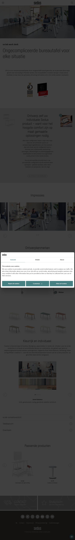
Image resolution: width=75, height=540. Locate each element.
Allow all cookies (61, 283)
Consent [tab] (13, 259)
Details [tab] (37, 259)
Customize (36, 283)
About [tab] (62, 259)
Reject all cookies (13, 283)
